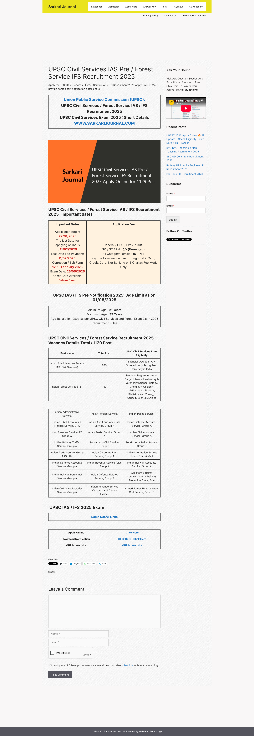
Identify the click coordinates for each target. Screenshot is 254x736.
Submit (173, 219)
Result (165, 6)
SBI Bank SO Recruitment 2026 (184, 174)
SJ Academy (196, 6)
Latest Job (96, 6)
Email (170, 205)
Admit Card (131, 6)
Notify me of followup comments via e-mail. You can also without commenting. (106, 665)
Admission (113, 6)
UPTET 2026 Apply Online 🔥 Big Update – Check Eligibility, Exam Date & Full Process (185, 139)
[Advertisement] (127, 39)
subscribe (127, 665)
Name (170, 193)
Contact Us (170, 15)
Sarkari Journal (62, 7)
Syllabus (178, 6)
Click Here (132, 532)
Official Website (132, 545)
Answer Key (149, 6)
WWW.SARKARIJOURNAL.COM (104, 123)
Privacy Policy (151, 15)
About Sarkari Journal (194, 15)
